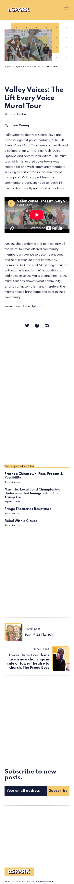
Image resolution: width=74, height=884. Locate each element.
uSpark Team (12, 501)
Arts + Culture (17, 113)
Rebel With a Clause (21, 521)
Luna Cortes (32, 66)
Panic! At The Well (40, 635)
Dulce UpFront (32, 306)
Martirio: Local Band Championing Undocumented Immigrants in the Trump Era (32, 493)
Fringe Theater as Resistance (28, 509)
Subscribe (58, 791)
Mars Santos (12, 481)
